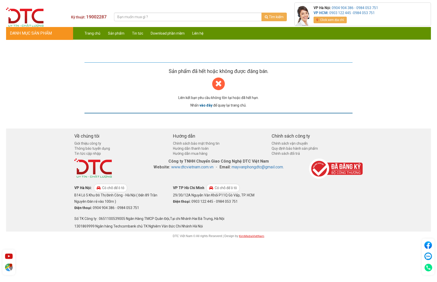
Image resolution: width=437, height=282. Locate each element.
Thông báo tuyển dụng (92, 148)
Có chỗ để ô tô (112, 188)
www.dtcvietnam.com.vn (192, 167)
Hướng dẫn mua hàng (190, 153)
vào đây (206, 105)
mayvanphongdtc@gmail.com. (258, 167)
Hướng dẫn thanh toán (191, 148)
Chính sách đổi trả (286, 153)
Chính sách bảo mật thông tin (196, 143)
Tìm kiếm (275, 17)
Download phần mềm (168, 33)
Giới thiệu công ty (87, 143)
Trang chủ (92, 33)
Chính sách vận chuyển (290, 143)
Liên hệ (197, 33)
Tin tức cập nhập (87, 153)
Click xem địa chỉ (331, 20)
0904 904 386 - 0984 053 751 (355, 8)
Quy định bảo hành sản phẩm (295, 148)
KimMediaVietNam (251, 236)
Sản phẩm (116, 33)
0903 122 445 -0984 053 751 (352, 13)
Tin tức (137, 33)
